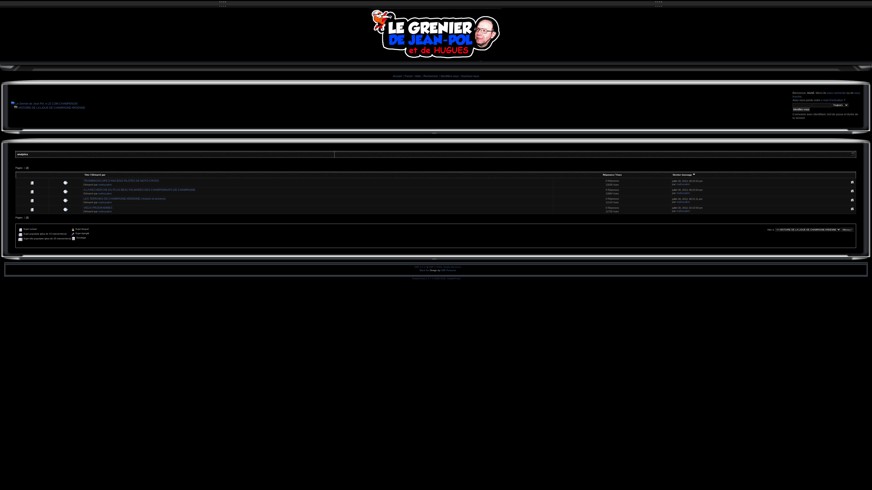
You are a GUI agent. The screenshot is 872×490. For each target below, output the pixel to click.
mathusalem (105, 184)
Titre (86, 175)
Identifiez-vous (450, 76)
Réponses (608, 175)
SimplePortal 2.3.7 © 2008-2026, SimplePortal (436, 278)
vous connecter (836, 93)
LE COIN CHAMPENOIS (63, 103)
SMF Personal (448, 270)
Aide (418, 76)
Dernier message (683, 175)
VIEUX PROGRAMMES (98, 207)
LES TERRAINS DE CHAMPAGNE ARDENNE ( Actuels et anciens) (125, 198)
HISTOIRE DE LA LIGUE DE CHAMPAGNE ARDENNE (51, 107)
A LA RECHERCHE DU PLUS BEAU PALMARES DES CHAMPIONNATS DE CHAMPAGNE (139, 189)
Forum (409, 76)
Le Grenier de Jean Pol (29, 103)
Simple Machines (452, 267)
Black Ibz (425, 270)
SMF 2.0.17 (420, 267)
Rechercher (431, 76)
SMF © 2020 (435, 267)
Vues (619, 175)
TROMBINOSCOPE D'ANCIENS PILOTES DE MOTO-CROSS (121, 180)
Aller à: (771, 229)
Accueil (397, 76)
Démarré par (98, 175)
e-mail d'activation (832, 100)
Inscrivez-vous (470, 76)
